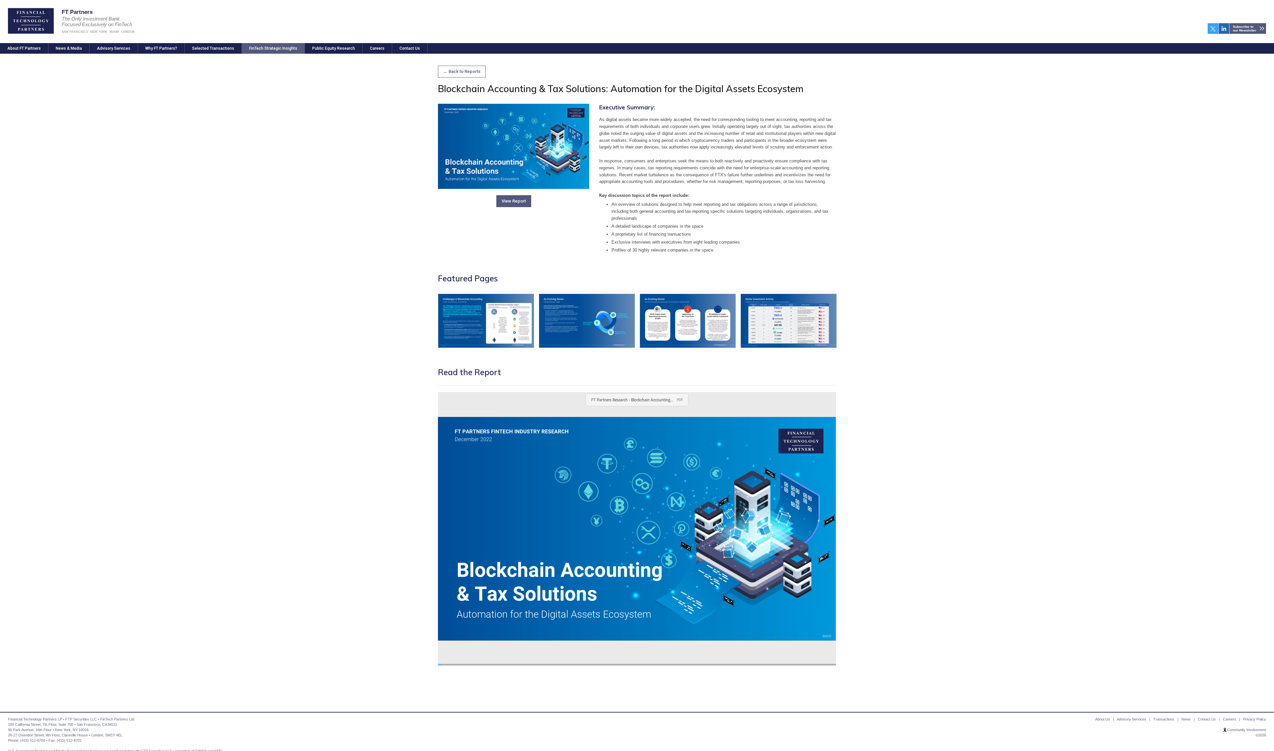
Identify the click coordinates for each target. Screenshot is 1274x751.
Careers (377, 48)
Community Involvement (1246, 730)
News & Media (69, 48)
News (1186, 719)
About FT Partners (24, 48)
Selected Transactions (213, 48)
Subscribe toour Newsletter (1244, 28)
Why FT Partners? (161, 48)
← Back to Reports (461, 71)
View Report (514, 201)
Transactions (1163, 719)
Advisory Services (113, 48)
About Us (1102, 719)
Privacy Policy (1254, 719)
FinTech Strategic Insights (273, 48)
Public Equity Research (333, 48)
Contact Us (409, 48)
